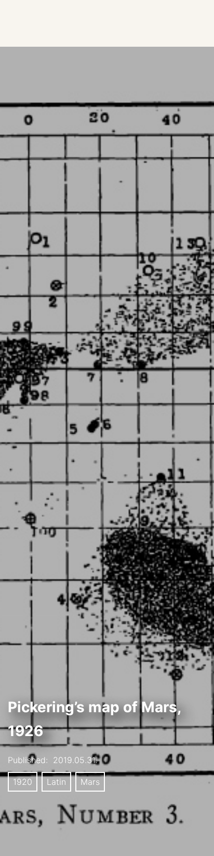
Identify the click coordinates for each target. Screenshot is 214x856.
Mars (90, 782)
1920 (22, 782)
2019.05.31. (75, 760)
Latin (56, 782)
